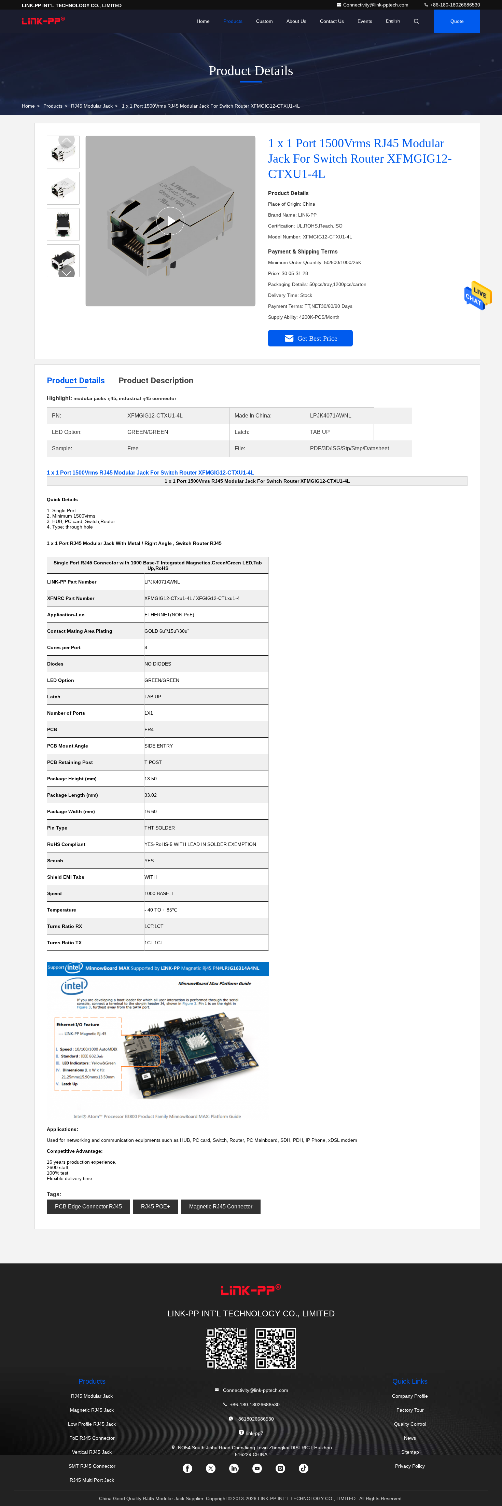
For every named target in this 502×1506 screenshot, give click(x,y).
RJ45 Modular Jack (92, 106)
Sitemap (410, 1452)
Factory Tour (410, 1410)
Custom (264, 21)
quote (457, 21)
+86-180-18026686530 (454, 5)
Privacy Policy (410, 1466)
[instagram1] (286, 1471)
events (365, 21)
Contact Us (332, 21)
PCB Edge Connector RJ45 (88, 1206)
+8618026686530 (255, 1419)
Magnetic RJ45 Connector (220, 1206)
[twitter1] (216, 1471)
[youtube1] (263, 1471)
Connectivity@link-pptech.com (376, 5)
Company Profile (410, 1396)
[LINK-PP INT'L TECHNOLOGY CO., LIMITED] (43, 21)
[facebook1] (193, 1471)
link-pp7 (254, 1433)
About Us (296, 21)
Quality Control (410, 1424)
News (410, 1438)
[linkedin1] (239, 1471)
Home (203, 21)
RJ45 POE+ (155, 1206)
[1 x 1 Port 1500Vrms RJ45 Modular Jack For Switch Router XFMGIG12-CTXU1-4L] (170, 221)
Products (232, 21)
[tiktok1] (309, 1471)
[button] (66, 273)
